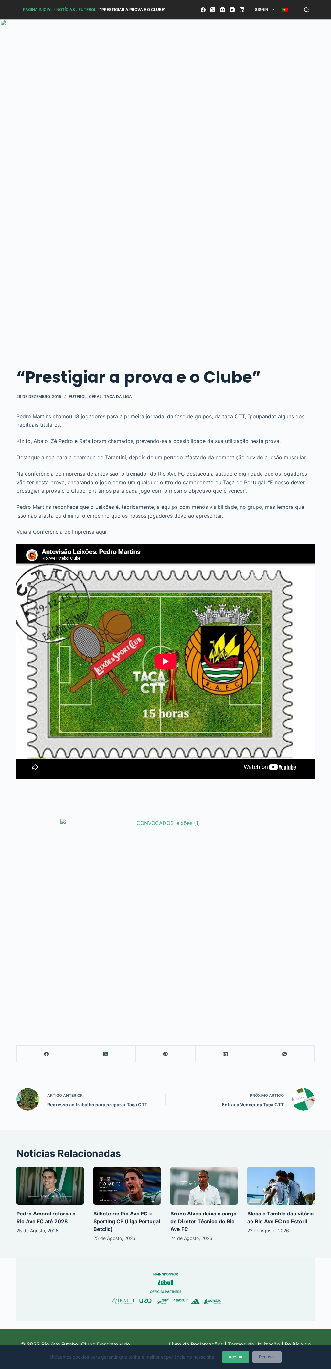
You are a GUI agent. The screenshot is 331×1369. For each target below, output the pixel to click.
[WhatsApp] (285, 1054)
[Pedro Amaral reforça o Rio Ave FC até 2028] (50, 1186)
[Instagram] (222, 9)
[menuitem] (285, 9)
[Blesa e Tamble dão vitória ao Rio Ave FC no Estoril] (281, 1186)
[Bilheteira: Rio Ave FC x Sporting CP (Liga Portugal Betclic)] (127, 1186)
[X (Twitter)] (212, 9)
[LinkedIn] (242, 9)
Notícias (65, 9)
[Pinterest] (165, 1054)
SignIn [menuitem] (261, 9)
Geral (95, 396)
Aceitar (236, 1356)
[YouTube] (232, 9)
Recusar (267, 1356)
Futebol (87, 9)
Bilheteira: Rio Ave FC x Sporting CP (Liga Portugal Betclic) (126, 1221)
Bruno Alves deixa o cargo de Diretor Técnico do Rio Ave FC (203, 1221)
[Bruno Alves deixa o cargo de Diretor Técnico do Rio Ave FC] (204, 1186)
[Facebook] (203, 9)
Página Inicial (38, 9)
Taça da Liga (118, 396)
